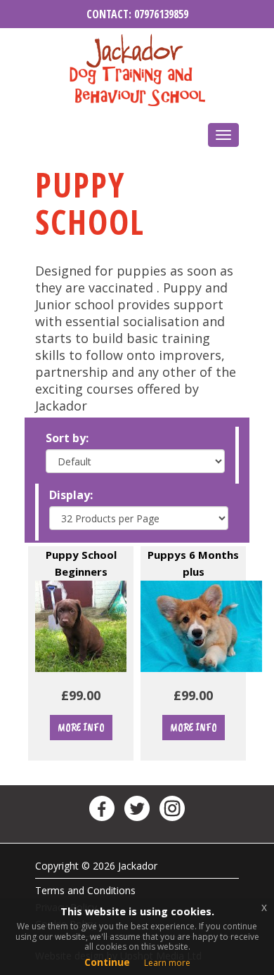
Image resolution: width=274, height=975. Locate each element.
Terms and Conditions (85, 890)
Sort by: (67, 438)
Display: (71, 495)
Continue (107, 962)
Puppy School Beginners (81, 554)
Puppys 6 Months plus (193, 554)
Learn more (167, 963)
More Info (81, 728)
